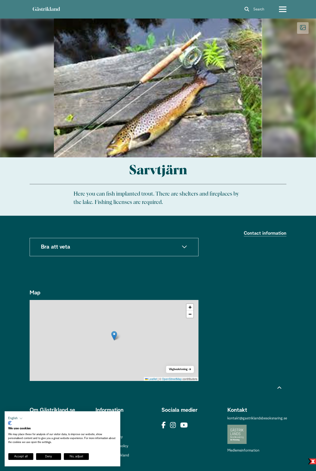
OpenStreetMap (172, 379)
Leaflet (152, 379)
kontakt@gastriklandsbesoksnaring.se (257, 418)
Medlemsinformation (243, 450)
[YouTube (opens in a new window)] (184, 425)
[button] (114, 335)
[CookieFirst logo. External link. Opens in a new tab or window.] (10, 423)
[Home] (46, 9)
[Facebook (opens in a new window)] (163, 425)
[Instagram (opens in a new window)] (173, 425)
